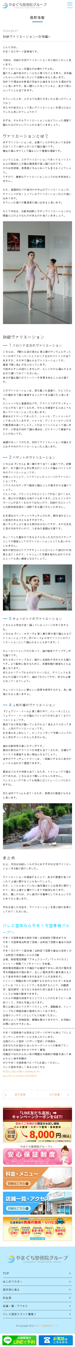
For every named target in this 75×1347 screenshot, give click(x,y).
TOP (6, 1273)
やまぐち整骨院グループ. (47, 1326)
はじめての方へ (13, 1281)
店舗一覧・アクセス (15, 1306)
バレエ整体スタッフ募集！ (20, 1314)
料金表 (7, 1297)
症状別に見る (11, 1289)
